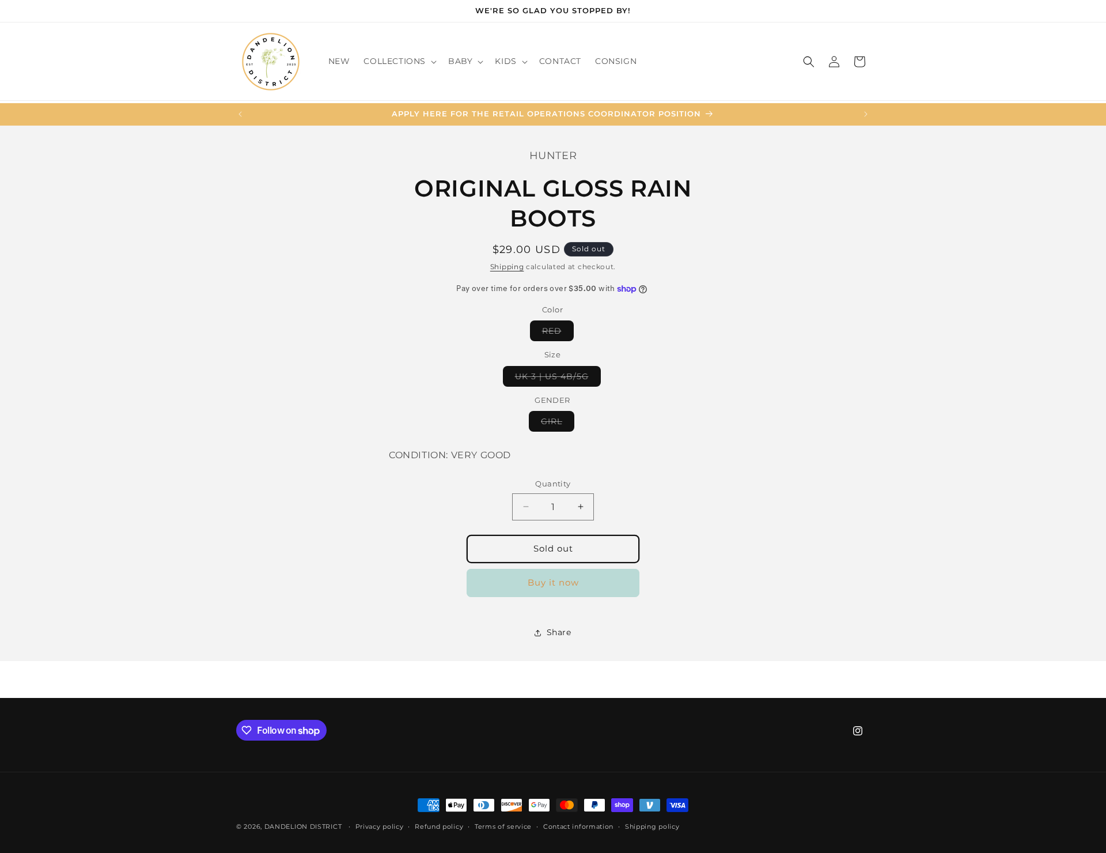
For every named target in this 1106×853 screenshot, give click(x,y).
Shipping (507, 266)
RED (558, 333)
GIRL (557, 424)
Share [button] (559, 632)
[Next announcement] (865, 114)
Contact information (578, 826)
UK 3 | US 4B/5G (558, 379)
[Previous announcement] (240, 114)
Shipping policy (652, 826)
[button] (399, 61)
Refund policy (439, 826)
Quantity (552, 483)
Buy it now (553, 582)
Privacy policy (379, 826)
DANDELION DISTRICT (303, 826)
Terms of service (503, 826)
